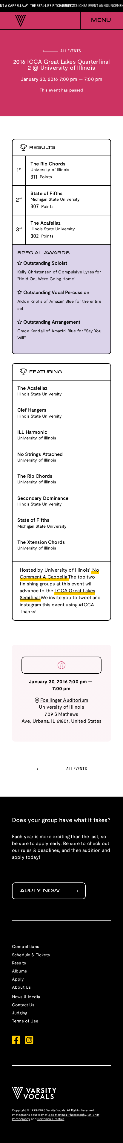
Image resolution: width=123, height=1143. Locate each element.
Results (19, 963)
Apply (18, 979)
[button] (95, 21)
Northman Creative (50, 1119)
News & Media (26, 997)
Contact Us (23, 1005)
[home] (19, 21)
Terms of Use (25, 1021)
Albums (19, 971)
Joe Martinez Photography (67, 1115)
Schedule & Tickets (31, 955)
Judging (19, 1013)
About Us (21, 988)
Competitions (25, 947)
